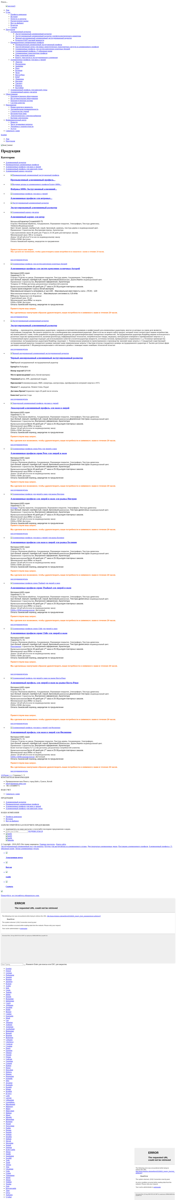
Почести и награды (18, 19)
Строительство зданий (20, 111)
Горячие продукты (47, 844)
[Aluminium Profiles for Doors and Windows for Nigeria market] (37, 494)
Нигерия (18, 81)
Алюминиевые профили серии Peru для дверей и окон (39, 453)
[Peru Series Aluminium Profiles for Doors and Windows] (34, 449)
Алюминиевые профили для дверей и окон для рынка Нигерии (44, 498)
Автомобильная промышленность (24, 109)
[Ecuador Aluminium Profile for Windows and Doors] (34, 403)
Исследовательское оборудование (24, 98)
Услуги (13, 129)
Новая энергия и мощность (22, 107)
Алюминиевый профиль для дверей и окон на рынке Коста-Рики (44, 682)
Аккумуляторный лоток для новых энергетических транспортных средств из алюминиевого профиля (57, 47)
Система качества (18, 103)
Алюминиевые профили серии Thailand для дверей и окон (41, 588)
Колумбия (19, 88)
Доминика (19, 79)
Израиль (18, 85)
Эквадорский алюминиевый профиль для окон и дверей (40, 408)
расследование (17, 260)
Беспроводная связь (19, 113)
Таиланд (18, 83)
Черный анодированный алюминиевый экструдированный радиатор (43, 38)
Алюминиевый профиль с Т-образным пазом (33, 51)
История (14, 17)
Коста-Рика (20, 75)
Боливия (18, 70)
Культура (14, 25)
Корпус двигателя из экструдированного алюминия (36, 57)
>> (11, 775)
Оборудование (12, 94)
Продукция (10, 29)
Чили (17, 73)
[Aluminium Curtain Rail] (25, 212)
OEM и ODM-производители (22, 610)
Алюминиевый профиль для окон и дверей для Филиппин (41, 732)
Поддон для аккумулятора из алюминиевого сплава (65, 846)
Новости (14, 122)
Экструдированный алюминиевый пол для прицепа (22, 846)
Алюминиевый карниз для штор (24, 92)
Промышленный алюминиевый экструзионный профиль (38, 45)
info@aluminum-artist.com (16, 784)
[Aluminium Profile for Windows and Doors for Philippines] (35, 728)
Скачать (14, 27)
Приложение (11, 105)
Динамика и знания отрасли (22, 126)
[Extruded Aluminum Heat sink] (30, 321)
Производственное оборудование (24, 96)
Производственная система (22, 101)
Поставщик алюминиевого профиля (133, 846)
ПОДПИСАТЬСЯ (35, 831)
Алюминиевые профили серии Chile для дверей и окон (39, 633)
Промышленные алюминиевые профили (27, 42)
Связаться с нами (13, 131)
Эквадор (18, 62)
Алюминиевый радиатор (21, 32)
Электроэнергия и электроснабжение (26, 116)
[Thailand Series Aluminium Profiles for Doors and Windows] (35, 583)
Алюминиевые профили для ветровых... (31, 198)
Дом (7, 10)
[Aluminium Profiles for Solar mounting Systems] (39, 264)
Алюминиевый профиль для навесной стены (29, 90)
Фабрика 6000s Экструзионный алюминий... (34, 189)
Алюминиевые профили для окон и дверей (28, 60)
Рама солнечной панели (25, 55)
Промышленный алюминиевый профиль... (33, 180)
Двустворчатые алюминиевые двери (102, 846)
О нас (8, 12)
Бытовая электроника (19, 118)
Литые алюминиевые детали (27, 849)
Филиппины (20, 64)
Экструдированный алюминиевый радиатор (33, 34)
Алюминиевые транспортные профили (31, 53)
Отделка (14, 508)
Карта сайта (61, 844)
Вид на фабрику (17, 23)
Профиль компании (19, 14)
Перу (17, 68)
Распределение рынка (19, 21)
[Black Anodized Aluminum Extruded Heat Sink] (40, 353)
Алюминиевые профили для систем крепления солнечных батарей (42, 49)
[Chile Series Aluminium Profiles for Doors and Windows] (34, 629)
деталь (25, 260)
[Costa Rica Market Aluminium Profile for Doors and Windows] (38, 678)
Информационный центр (16, 120)
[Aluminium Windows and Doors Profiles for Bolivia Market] (37, 538)
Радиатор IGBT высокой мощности (29, 40)
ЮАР (17, 77)
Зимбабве (19, 66)
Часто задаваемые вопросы (22, 124)
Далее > (7, 775)
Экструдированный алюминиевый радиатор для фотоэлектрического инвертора (48, 36)
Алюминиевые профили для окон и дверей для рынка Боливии (44, 542)
